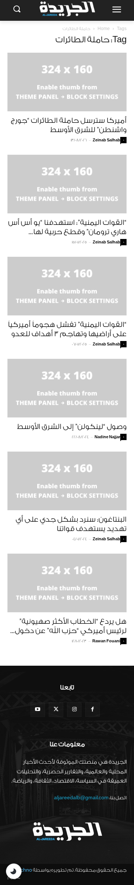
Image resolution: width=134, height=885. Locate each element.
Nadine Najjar (107, 437)
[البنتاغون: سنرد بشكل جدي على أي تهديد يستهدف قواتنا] (67, 481)
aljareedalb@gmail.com (81, 797)
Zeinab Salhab (106, 140)
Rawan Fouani (106, 641)
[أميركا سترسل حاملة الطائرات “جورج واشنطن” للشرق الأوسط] (67, 82)
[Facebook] (92, 709)
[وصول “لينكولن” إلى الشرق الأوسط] (67, 388)
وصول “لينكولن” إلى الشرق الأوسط (72, 427)
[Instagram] (74, 709)
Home (104, 28)
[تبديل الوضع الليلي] (14, 871)
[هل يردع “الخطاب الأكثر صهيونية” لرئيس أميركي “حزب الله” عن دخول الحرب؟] (67, 583)
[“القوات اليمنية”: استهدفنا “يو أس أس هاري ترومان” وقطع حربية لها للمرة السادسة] (67, 184)
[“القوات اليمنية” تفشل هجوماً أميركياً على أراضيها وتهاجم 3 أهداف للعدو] (67, 286)
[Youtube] (38, 709)
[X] (56, 709)
